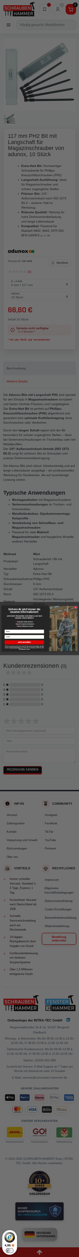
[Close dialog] (75, 607)
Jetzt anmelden (24, 642)
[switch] (10, 1250)
